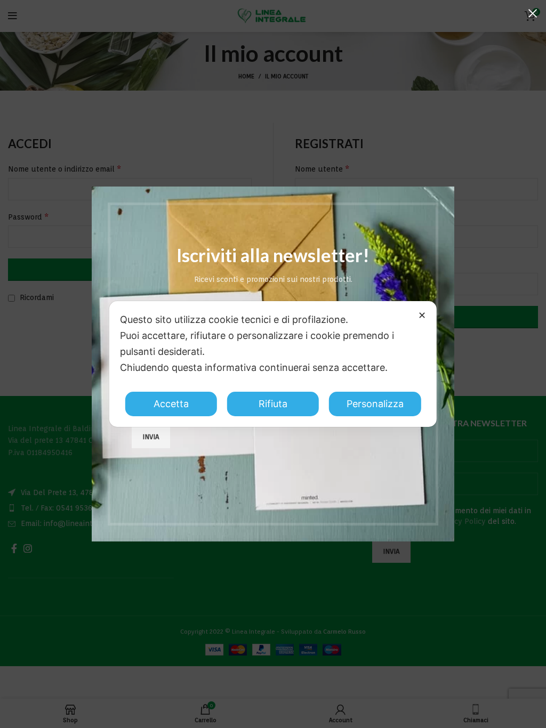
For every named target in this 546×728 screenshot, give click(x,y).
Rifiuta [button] (273, 403)
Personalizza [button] (375, 403)
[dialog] (273, 364)
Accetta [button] (171, 403)
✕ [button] (422, 315)
